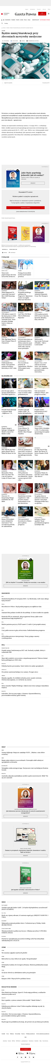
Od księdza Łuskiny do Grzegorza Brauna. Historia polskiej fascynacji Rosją (25, 966)
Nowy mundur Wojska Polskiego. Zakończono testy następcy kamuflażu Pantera (25, 687)
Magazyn (4, 663)
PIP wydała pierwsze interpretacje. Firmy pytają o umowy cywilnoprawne (20, 637)
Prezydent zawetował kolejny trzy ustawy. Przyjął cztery (20, 672)
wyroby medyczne (13, 249)
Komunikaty (17, 1033)
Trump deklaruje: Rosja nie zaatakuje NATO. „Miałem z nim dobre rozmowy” (23, 753)
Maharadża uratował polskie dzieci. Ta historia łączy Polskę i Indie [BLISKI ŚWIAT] (23, 924)
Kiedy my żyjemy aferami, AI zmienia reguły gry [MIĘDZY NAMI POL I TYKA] (25, 916)
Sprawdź (33, 183)
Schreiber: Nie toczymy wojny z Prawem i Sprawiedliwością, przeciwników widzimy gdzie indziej (21, 694)
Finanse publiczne (5, 648)
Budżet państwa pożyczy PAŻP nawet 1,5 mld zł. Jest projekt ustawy (24, 624)
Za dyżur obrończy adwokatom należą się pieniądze (19, 973)
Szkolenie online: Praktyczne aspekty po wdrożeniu (30, 178)
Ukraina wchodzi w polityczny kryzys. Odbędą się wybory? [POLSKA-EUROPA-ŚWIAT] (24, 932)
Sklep (49, 9)
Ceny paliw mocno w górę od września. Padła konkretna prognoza (23, 630)
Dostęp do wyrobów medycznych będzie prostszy (24, 274)
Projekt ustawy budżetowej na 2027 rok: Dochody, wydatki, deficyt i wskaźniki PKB (41, 411)
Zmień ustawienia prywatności (42, 1033)
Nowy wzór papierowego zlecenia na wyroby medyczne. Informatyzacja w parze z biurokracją (9, 274)
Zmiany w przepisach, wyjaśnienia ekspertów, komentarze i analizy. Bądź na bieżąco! (25, 851)
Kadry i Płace (4, 270)
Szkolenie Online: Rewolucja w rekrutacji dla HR (25, 809)
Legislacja (4, 669)
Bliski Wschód (4, 765)
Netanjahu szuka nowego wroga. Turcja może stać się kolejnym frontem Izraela (25, 769)
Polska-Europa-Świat (6, 928)
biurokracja (5, 249)
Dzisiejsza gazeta (6, 14)
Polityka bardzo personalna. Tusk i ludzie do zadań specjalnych (22, 666)
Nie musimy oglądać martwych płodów (14, 953)
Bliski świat (4, 920)
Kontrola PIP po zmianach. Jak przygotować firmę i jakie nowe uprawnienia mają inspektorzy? (22, 617)
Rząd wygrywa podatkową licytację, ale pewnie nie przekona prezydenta (25, 1022)
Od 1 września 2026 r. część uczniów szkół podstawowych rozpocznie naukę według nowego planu (25, 392)
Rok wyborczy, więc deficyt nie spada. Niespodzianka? (19, 959)
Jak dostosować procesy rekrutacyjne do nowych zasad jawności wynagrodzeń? (25, 812)
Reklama (12, 1033)
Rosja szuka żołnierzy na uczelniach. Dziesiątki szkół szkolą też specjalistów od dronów (22, 761)
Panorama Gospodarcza (25, 1044)
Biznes (4, 27)
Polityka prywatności (30, 1033)
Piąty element (4, 905)
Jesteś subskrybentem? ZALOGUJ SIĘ (25, 211)
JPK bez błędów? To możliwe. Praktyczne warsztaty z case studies (25, 582)
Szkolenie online (25, 580)
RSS (25, 1037)
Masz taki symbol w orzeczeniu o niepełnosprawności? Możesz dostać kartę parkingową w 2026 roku (25, 659)
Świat (3, 750)
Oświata (3, 675)
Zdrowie (7, 27)
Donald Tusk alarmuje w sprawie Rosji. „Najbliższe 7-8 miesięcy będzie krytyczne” (9, 411)
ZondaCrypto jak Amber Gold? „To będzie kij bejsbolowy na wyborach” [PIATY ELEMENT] (25, 411)
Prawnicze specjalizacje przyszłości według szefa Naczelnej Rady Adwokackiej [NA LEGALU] (23, 940)
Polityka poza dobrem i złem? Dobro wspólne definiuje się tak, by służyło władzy (23, 1007)
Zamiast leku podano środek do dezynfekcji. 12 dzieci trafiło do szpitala (25, 613)
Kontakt (3, 1033)
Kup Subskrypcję (42, 14)
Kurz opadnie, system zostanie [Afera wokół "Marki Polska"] (21, 1000)
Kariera (23, 1033)
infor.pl (44, 9)
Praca (3, 604)
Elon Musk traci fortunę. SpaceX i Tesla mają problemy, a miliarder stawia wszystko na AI (24, 993)
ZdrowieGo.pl (31, 1040)
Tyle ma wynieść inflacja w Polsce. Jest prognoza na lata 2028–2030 (41, 392)
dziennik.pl (32, 9)
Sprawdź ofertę (25, 207)
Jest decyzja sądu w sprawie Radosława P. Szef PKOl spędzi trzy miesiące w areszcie (9, 392)
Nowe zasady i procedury (25, 887)
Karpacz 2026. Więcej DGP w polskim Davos (16, 979)
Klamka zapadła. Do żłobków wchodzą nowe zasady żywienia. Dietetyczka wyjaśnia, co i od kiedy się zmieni (22, 679)
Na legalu (4, 936)
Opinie (3, 950)
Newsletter (36, 1040)
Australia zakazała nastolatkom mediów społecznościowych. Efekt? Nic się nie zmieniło (25, 777)
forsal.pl (39, 9)
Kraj (3, 596)
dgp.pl (26, 9)
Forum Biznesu (45, 1040)
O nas (7, 1033)
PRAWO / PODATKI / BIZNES (25, 848)
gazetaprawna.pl (25, 1040)
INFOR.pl (13, 1040)
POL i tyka (4, 913)
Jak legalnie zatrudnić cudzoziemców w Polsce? (25, 890)
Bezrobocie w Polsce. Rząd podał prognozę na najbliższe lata (21, 607)
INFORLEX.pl (18, 1040)
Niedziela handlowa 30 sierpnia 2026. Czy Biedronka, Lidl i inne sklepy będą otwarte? (25, 600)
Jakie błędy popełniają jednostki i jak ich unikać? (32, 174)
